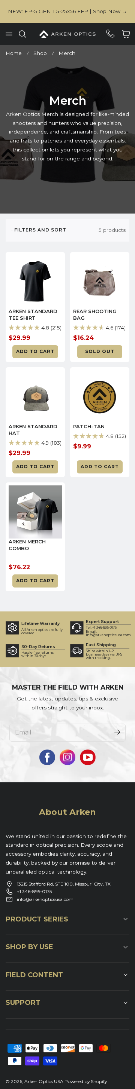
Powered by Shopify (85, 1081)
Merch (66, 53)
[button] (8, 34)
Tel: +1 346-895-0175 (101, 627)
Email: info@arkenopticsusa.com (108, 633)
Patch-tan (89, 426)
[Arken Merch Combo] (35, 512)
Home (14, 53)
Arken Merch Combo (27, 545)
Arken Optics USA (43, 1081)
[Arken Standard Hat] (35, 396)
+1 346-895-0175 (34, 891)
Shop (40, 53)
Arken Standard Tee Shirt (33, 314)
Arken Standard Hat (33, 429)
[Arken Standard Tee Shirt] (35, 281)
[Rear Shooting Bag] (99, 281)
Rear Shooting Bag (95, 314)
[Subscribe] (117, 732)
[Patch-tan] (99, 396)
